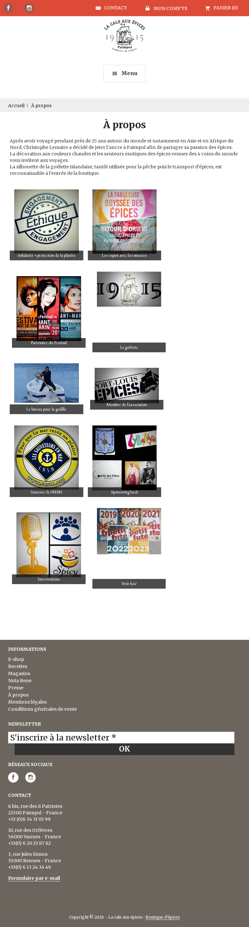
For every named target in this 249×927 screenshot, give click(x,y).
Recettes (17, 666)
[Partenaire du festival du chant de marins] (49, 309)
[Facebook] (8, 8)
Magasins (19, 673)
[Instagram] (29, 8)
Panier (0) (225, 8)
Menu (129, 73)
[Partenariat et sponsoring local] (124, 457)
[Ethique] (46, 221)
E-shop (16, 659)
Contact (115, 8)
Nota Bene (19, 681)
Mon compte (170, 8)
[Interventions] (49, 545)
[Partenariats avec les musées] (124, 221)
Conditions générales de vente (42, 709)
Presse (15, 688)
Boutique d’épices (163, 917)
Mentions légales (27, 702)
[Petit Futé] (129, 531)
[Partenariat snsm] (46, 457)
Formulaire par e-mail (34, 878)
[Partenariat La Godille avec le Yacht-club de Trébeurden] (46, 383)
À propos (18, 695)
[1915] (129, 289)
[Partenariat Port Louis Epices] (127, 385)
